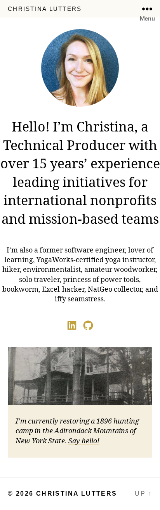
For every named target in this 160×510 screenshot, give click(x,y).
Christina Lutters (45, 9)
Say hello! (83, 441)
